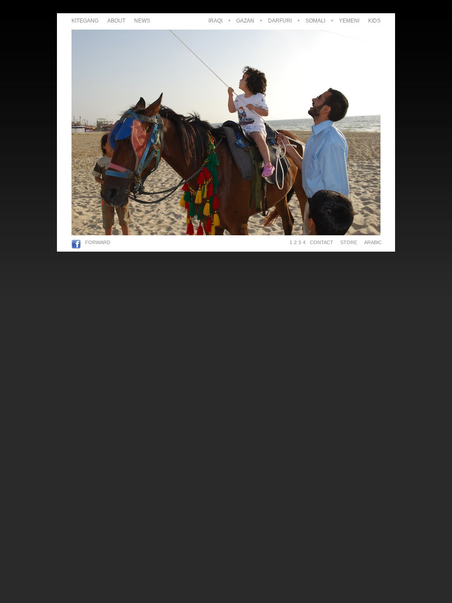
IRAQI (215, 21)
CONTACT (321, 242)
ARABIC (372, 242)
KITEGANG (85, 21)
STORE (349, 242)
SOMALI (315, 21)
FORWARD (97, 242)
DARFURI (280, 21)
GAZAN (245, 21)
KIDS (374, 21)
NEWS (142, 21)
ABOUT (116, 21)
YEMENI (349, 21)
